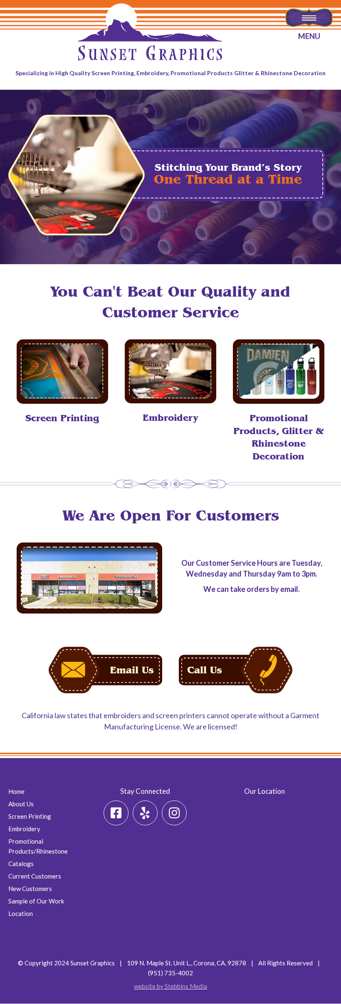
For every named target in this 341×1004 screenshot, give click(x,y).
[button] (116, 812)
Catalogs (21, 863)
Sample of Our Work (36, 901)
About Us (21, 804)
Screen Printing (29, 816)
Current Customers (34, 876)
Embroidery (24, 828)
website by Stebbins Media (170, 986)
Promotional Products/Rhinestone (38, 846)
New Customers (30, 888)
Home (16, 791)
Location (20, 913)
